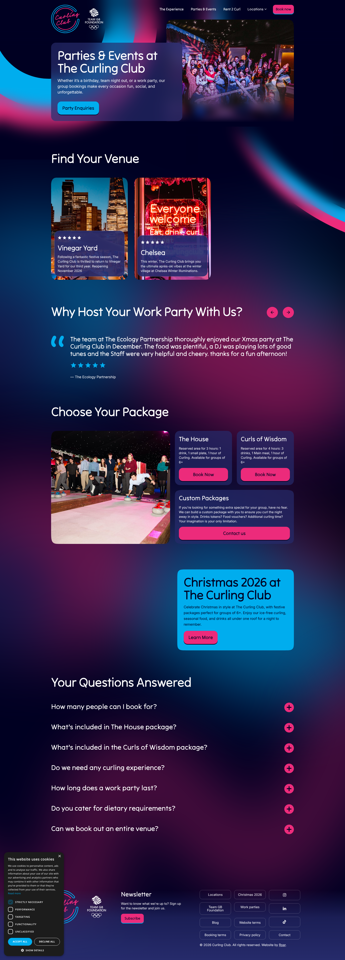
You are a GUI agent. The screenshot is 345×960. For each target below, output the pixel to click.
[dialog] (34, 904)
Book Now (203, 474)
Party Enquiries (78, 108)
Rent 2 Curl (232, 9)
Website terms (250, 923)
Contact (284, 935)
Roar (282, 945)
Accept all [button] (20, 941)
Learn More (200, 637)
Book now (283, 9)
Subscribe (132, 918)
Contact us (234, 533)
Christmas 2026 (250, 895)
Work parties (249, 907)
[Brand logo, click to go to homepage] (77, 19)
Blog (215, 923)
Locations (255, 9)
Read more (14, 893)
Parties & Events (203, 9)
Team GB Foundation (215, 908)
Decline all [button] (47, 941)
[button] (34, 950)
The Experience (172, 9)
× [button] (59, 856)
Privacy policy (250, 935)
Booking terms (215, 935)
